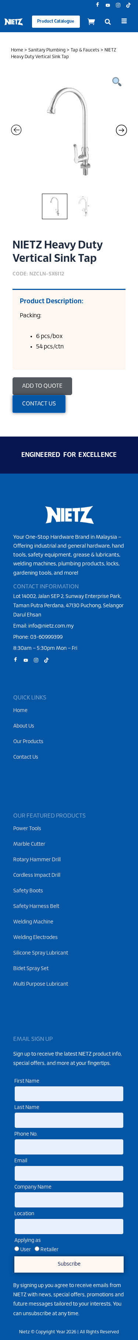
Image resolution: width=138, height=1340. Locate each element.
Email (20, 1161)
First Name (26, 1081)
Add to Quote (42, 386)
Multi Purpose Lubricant (40, 984)
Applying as (27, 1240)
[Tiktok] (126, 5)
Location (24, 1214)
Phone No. (26, 1134)
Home (17, 50)
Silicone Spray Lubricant (40, 953)
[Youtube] (105, 5)
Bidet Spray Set (31, 968)
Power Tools (27, 828)
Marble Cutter (29, 844)
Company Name (33, 1187)
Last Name (26, 1107)
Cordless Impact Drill (36, 875)
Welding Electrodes (35, 937)
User (25, 1249)
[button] (108, 22)
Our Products (28, 741)
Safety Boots (28, 891)
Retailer (49, 1249)
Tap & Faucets (85, 50)
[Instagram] (115, 5)
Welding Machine (33, 922)
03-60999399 (46, 637)
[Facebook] (95, 5)
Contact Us (25, 757)
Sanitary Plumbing (47, 50)
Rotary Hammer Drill (37, 860)
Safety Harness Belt (36, 906)
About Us (23, 726)
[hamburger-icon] (124, 22)
